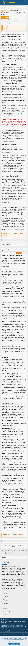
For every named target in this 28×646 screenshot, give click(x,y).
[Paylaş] (26, 23)
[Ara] (14, 634)
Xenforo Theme (6, 631)
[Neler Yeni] (23, 634)
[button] (1, 619)
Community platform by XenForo (13, 625)
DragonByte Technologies (8, 627)
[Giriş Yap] (4, 634)
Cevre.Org (5, 596)
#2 (25, 252)
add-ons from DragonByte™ (17, 626)
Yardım (2, 622)
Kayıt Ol (14, 27)
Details (15, 627)
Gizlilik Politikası (7, 615)
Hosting (5, 600)
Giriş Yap (8, 27)
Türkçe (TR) (6, 619)
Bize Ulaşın (6, 608)
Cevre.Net (5, 593)
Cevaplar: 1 (12, 23)
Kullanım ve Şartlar (8, 611)
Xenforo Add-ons (20, 628)
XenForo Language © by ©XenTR (7, 628)
